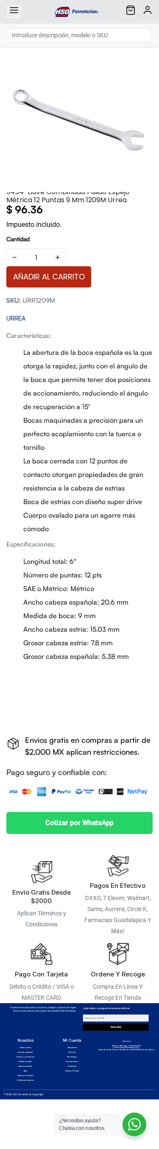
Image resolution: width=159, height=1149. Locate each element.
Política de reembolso (25, 1080)
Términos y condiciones (25, 1057)
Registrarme (72, 1048)
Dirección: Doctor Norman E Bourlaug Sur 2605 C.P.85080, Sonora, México (126, 1050)
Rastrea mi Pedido (72, 1071)
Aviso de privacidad (25, 1052)
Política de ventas (25, 1062)
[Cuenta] (147, 11)
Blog (25, 1071)
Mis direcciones (72, 1062)
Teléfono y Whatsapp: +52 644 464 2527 (126, 1046)
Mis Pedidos (72, 1057)
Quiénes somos (25, 1048)
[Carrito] (131, 11)
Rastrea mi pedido (25, 1066)
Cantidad (18, 239)
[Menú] (14, 12)
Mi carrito (72, 1052)
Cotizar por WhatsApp (79, 823)
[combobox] (79, 35)
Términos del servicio (25, 1075)
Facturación (72, 1066)
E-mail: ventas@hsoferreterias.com (126, 1048)
